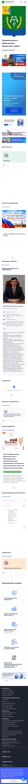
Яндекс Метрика (5, 771)
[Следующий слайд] (25, 122)
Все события (5, 265)
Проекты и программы (8, 716)
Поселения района (7, 706)
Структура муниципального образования (13, 720)
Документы (5, 727)
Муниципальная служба (8, 724)
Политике (11, 776)
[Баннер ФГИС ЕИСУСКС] (14, 676)
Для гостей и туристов (8, 705)
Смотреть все (6, 405)
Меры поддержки (6, 714)
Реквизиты (5, 736)
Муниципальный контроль (9, 735)
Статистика (5, 729)
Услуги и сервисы (7, 695)
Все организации (7, 556)
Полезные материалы (8, 693)
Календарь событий (7, 690)
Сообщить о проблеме (14, 110)
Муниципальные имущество (9, 722)
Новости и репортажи (8, 692)
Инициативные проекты (8, 745)
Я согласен (14, 781)
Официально (5, 718)
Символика (5, 699)
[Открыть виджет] (24, 779)
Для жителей (5, 688)
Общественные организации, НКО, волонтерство (11, 743)
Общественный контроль (9, 739)
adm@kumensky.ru (7, 761)
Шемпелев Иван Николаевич (13, 306)
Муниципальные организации (10, 726)
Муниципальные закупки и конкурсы (12, 731)
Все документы (6, 496)
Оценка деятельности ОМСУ (9, 741)
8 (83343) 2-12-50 (6, 751)
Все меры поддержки (8, 430)
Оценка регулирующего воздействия (12, 733)
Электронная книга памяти (9, 708)
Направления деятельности (9, 712)
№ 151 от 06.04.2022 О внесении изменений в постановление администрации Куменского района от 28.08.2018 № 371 (13, 515)
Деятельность (6, 711)
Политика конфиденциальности (8, 765)
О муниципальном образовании (11, 697)
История (4, 701)
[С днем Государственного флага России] (14, 219)
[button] (3, 165)
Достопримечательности (8, 703)
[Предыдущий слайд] (3, 122)
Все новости (5, 207)
